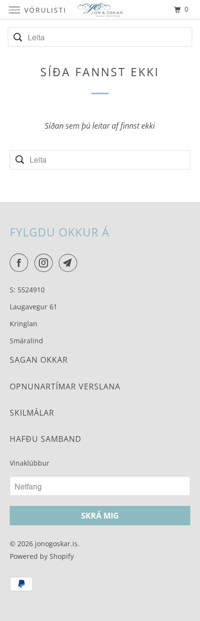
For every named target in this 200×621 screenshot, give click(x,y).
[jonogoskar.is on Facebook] (21, 262)
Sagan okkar (39, 359)
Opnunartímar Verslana (65, 386)
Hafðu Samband (46, 439)
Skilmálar (32, 412)
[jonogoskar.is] (100, 9)
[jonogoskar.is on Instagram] (45, 262)
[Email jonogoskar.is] (70, 262)
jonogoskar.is (56, 543)
